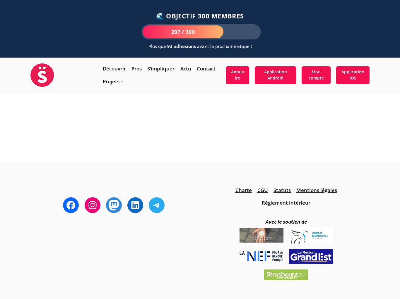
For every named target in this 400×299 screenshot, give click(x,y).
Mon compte (316, 75)
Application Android (275, 75)
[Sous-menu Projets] (122, 81)
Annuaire (237, 75)
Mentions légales (316, 190)
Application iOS (352, 75)
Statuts (282, 190)
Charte (243, 190)
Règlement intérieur (286, 202)
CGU (262, 190)
